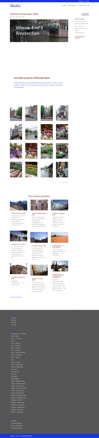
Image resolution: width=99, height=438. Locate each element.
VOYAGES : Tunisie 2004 (17, 409)
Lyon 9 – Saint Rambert (17, 364)
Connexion (13, 421)
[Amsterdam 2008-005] (16, 139)
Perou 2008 (14, 376)
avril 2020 (13, 322)
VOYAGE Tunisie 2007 (18, 244)
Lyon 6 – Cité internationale (18, 352)
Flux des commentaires (17, 425)
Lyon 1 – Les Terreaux (16, 338)
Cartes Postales (15, 336)
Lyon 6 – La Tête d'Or (16, 355)
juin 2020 (13, 317)
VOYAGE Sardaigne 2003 (58, 214)
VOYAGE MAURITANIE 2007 (39, 214)
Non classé (14, 374)
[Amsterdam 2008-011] (47, 158)
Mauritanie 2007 (15, 371)
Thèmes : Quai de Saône (17, 390)
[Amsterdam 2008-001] (16, 121)
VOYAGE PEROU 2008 (18, 213)
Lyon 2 (12, 340)
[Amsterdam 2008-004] (62, 121)
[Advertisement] (39, 53)
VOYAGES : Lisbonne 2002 (17, 402)
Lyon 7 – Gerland (15, 357)
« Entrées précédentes (16, 297)
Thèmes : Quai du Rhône (17, 393)
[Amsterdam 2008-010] (31, 158)
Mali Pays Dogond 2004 (17, 367)
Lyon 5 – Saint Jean (16, 350)
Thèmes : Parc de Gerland (17, 386)
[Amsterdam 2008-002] (31, 121)
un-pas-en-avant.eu (27, 436)
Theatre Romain (15, 378)
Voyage (87, 1)
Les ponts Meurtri (79, 32)
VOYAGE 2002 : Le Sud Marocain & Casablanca (58, 276)
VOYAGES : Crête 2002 (16, 400)
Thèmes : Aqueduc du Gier (18, 381)
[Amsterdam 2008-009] (16, 158)
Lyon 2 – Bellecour (15, 343)
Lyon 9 (12, 360)
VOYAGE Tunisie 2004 (39, 246)
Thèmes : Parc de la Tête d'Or (18, 388)
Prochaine (64, 182)
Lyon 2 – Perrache (15, 345)
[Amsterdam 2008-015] (31, 177)
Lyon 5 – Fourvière (15, 348)
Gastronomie (82, 5)
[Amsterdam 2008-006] (31, 139)
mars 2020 (13, 325)
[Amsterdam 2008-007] (47, 139)
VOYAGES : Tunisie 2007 (17, 412)
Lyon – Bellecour (79, 26)
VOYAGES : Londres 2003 (17, 405)
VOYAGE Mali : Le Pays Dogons (58, 246)
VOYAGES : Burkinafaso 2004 (18, 397)
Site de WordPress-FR (16, 428)
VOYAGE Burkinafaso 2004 (18, 277)
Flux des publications (16, 423)
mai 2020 (13, 320)
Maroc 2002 (14, 369)
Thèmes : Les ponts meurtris (18, 383)
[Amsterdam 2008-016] (47, 177)
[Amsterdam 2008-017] (62, 177)
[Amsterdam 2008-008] (62, 139)
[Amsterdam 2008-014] (16, 177)
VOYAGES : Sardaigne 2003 (18, 407)
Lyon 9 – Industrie (15, 362)
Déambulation (72, 5)
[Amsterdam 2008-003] (47, 121)
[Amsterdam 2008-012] (62, 158)
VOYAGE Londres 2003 (37, 279)
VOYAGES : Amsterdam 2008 (17, 17)
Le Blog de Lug (81, 1)
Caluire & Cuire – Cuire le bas (18, 333)
